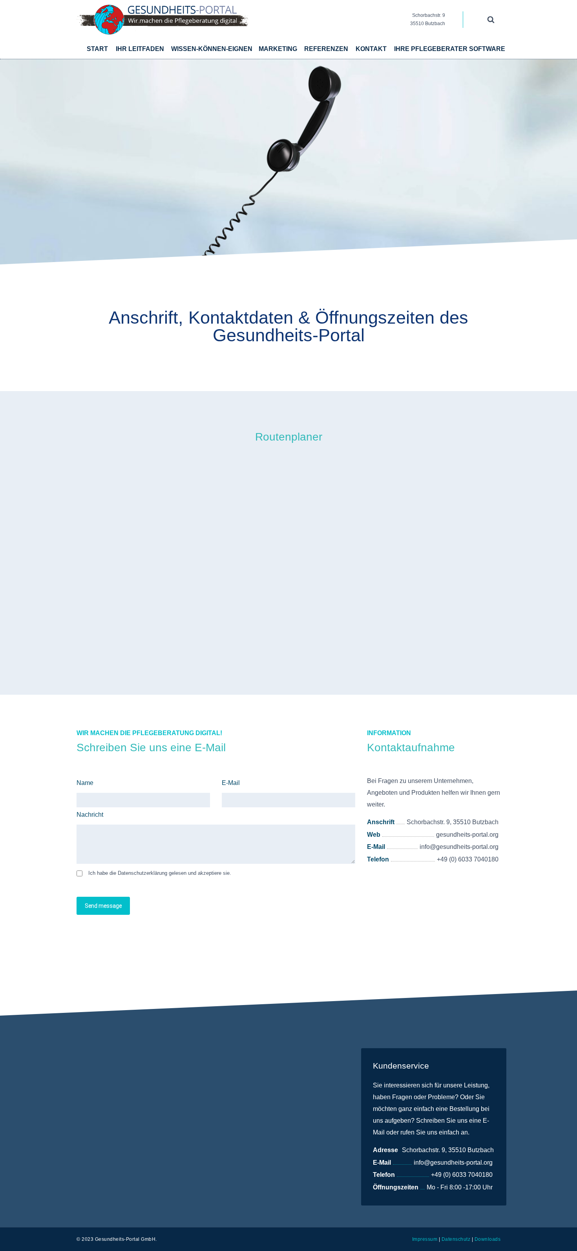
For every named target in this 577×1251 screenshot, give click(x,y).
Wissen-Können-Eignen (211, 49)
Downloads (488, 1239)
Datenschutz (456, 1239)
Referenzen (326, 49)
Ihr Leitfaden (140, 49)
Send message (103, 906)
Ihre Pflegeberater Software (449, 49)
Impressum (425, 1239)
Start (97, 49)
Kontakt (371, 49)
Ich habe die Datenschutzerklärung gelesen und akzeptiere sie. (159, 873)
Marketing (278, 49)
